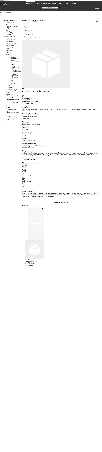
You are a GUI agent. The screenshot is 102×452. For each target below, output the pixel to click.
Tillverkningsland (28, 133)
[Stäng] (1, 15)
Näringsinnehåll (29, 159)
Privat (4, 3)
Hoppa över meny (4, 0)
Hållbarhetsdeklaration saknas (30, 101)
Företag (5, 4)
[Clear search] (59, 7)
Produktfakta (28, 103)
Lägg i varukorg (26, 99)
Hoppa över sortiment (9, 36)
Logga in (97, 8)
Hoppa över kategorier (9, 20)
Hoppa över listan (27, 205)
